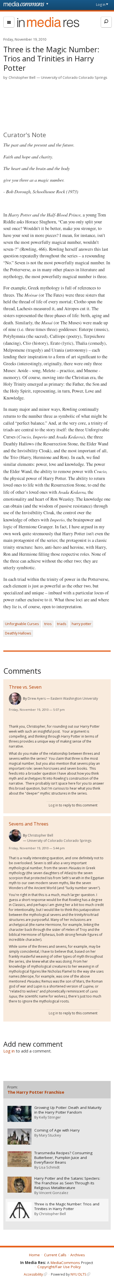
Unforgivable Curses (22, 623)
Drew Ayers (37, 698)
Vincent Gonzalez (53, 1192)
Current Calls (55, 1254)
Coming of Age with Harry (57, 1130)
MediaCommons (65, 1262)
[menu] (8, 22)
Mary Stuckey (50, 1135)
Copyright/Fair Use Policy (59, 1266)
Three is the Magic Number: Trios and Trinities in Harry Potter (66, 1206)
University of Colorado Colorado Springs (74, 77)
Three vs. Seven (25, 687)
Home (34, 1254)
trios (48, 623)
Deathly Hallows (18, 633)
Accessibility (33, 1274)
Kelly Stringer (50, 1117)
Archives (77, 1254)
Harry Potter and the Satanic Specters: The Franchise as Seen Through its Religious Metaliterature (67, 1183)
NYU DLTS (78, 1274)
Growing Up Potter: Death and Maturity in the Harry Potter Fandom (68, 1110)
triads (61, 623)
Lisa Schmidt (49, 1167)
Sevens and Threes (28, 824)
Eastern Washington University (74, 698)
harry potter (81, 623)
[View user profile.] (15, 699)
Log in (100, 4)
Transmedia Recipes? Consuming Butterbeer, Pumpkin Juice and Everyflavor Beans (63, 1158)
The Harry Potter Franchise (35, 1092)
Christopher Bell (22, 77)
